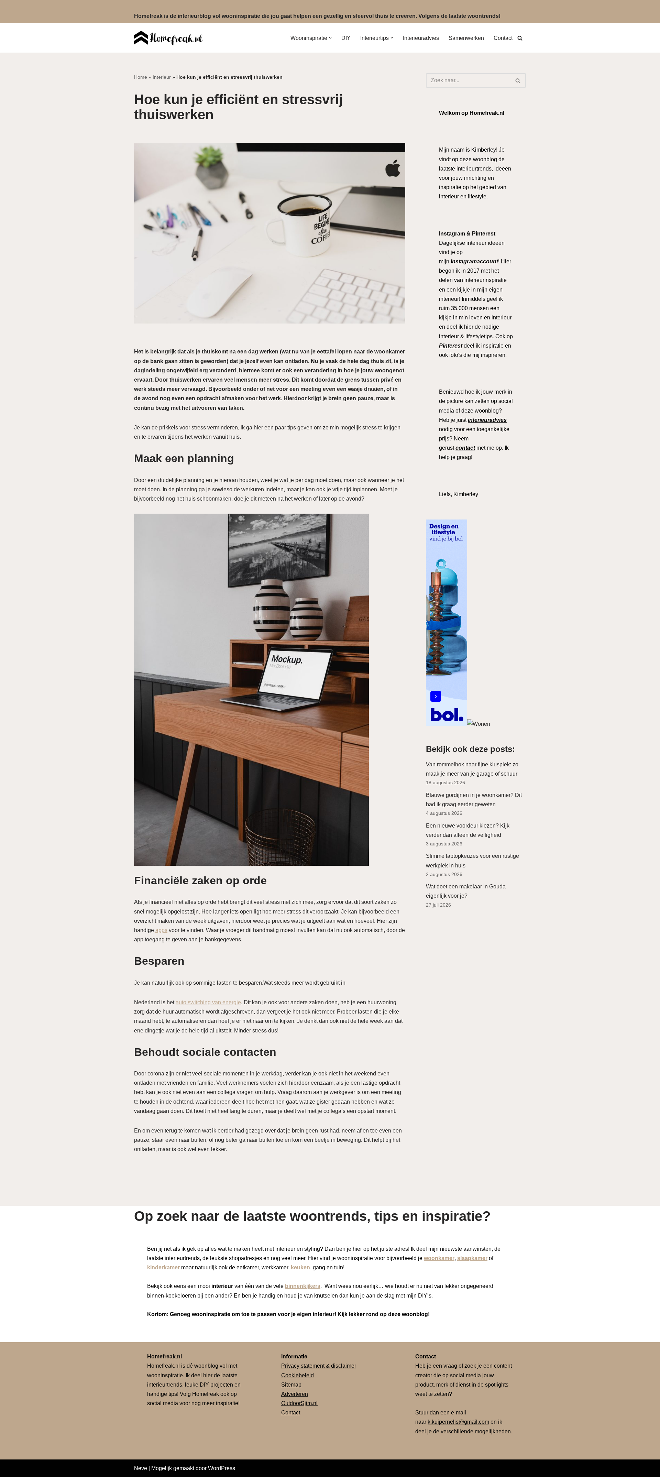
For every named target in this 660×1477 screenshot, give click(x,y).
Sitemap (291, 1385)
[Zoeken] (519, 38)
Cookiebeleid (297, 1375)
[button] (330, 37)
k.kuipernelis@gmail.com (458, 1422)
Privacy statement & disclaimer (318, 1366)
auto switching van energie (208, 1002)
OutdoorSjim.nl (299, 1403)
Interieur (162, 77)
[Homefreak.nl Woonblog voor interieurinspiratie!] (168, 37)
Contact (503, 38)
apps (161, 930)
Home (140, 77)
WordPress (221, 1468)
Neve (140, 1468)
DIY (346, 38)
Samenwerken (466, 38)
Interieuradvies (421, 38)
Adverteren (294, 1394)
